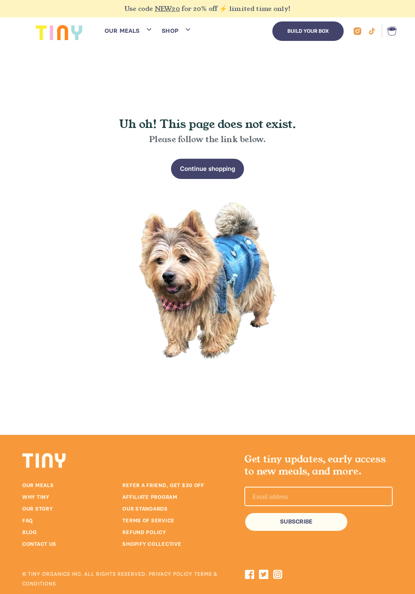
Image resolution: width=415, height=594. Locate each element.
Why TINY (35, 497)
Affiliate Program (149, 497)
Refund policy (144, 532)
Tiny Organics (49, 574)
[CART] (390, 31)
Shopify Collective (151, 544)
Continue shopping (207, 168)
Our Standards (144, 509)
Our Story (37, 509)
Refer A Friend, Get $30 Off (163, 485)
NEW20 (167, 8)
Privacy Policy (171, 574)
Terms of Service (148, 520)
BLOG (29, 532)
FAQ (27, 520)
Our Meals (37, 485)
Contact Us (39, 544)
